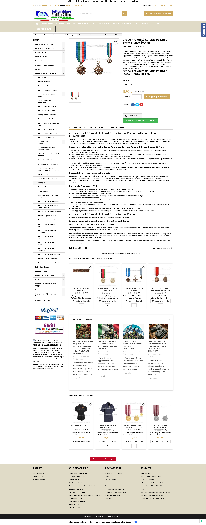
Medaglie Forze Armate (47, 115)
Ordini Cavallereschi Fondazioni (45, 101)
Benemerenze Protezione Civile (48, 95)
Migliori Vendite (39, 480)
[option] (83, 353)
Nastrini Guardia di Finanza (48, 133)
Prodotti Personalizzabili (45, 65)
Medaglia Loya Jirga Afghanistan (107, 289)
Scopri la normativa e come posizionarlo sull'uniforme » (48, 367)
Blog (157, 24)
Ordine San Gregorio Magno (48, 164)
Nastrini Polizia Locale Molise (48, 259)
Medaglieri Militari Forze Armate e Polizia (84, 495)
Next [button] (169, 319)
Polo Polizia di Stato (81, 425)
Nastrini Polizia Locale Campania (46, 249)
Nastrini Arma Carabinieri (47, 106)
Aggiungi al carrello (156, 96)
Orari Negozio (74, 508)
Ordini (107, 477)
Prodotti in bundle (44, 29)
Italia (37, 290)
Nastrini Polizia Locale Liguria (48, 220)
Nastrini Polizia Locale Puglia (48, 201)
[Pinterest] (141, 104)
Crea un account (166, 6)
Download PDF (132, 115)
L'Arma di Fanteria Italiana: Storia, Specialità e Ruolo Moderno (107, 345)
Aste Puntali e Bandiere (44, 275)
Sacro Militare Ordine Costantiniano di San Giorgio (49, 169)
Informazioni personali (113, 473)
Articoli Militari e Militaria (45, 48)
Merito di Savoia (44, 174)
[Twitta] (137, 104)
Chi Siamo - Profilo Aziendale (80, 483)
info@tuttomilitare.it (74, 6)
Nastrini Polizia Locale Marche (49, 254)
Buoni (107, 486)
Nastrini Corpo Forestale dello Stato (49, 124)
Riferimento (128, 46)
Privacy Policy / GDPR (77, 477)
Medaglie (41, 183)
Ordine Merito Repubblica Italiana (47, 143)
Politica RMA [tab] (117, 127)
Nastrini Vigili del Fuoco (46, 137)
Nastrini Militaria (44, 187)
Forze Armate (48, 24)
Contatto (146, 468)
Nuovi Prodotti (38, 477)
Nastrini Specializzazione (47, 90)
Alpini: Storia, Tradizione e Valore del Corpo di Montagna (133, 345)
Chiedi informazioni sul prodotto (140, 120)
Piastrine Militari (86, 24)
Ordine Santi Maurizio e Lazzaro (50, 160)
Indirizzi (108, 483)
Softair (38, 69)
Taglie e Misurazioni (76, 489)
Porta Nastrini (43, 191)
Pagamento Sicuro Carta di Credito (82, 486)
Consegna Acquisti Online (79, 473)
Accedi (154, 6)
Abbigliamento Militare (44, 44)
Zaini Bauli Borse (42, 267)
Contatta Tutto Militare (77, 501)
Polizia (94, 176)
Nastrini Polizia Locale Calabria (49, 263)
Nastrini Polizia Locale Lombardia (46, 243)
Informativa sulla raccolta (80, 522)
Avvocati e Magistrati (44, 271)
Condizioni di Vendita (77, 480)
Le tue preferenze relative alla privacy (113, 522)
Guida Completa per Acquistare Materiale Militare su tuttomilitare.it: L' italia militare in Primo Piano (83, 347)
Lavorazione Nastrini (77, 492)
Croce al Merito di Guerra (134, 289)
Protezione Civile (75, 498)
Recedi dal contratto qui (103, 459)
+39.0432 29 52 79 (49, 6)
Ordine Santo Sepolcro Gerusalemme (46, 149)
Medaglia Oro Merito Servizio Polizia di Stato (134, 427)
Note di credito (110, 480)
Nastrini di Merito (44, 82)
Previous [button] (165, 319)
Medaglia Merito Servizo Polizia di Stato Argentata (160, 427)
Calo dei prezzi (39, 473)
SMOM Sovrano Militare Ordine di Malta (49, 155)
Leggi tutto (77, 378)
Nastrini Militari (43, 77)
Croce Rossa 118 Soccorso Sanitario (45, 295)
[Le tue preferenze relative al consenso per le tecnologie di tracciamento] (202, 521)
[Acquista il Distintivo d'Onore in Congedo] (49, 341)
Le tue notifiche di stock (114, 495)
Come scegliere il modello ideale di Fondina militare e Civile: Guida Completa (157, 346)
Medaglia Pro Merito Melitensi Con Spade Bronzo (160, 290)
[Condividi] (133, 104)
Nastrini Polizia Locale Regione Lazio (49, 225)
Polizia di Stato (134, 53)
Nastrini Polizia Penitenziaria (48, 119)
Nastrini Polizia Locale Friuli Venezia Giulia (48, 206)
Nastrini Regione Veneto (47, 216)
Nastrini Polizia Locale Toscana (49, 211)
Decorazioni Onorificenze (125, 24)
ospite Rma (109, 498)
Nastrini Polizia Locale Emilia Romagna (48, 231)
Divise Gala (104, 24)
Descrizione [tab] (75, 127)
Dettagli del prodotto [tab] (96, 127)
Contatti (146, 24)
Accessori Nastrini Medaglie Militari (48, 196)
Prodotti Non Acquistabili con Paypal (47, 285)
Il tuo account (113, 468)
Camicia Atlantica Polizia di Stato (107, 426)
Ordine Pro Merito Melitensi (48, 178)
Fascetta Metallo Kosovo (81, 289)
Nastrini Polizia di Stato (46, 110)
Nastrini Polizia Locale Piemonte (46, 237)
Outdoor (38, 279)
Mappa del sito (75, 504)
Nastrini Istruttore (44, 86)
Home (36, 40)
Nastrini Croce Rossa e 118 (47, 129)
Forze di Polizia (66, 24)
